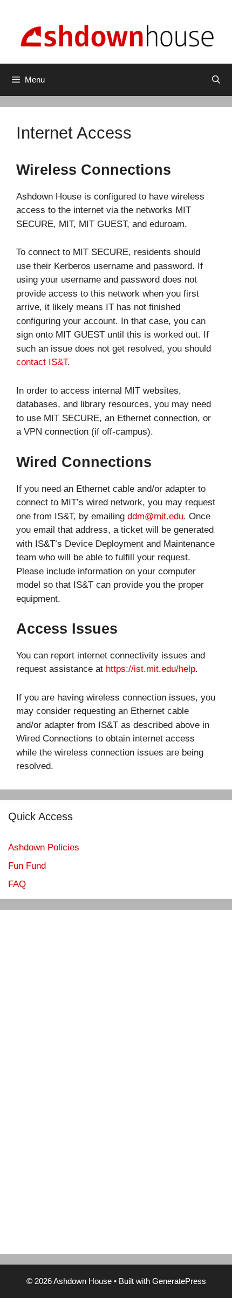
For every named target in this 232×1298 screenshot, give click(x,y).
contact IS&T (41, 362)
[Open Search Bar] (216, 79)
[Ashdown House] (116, 31)
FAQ (17, 884)
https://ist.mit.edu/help (150, 669)
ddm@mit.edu (155, 516)
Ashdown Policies (43, 847)
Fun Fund (27, 866)
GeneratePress (179, 1281)
